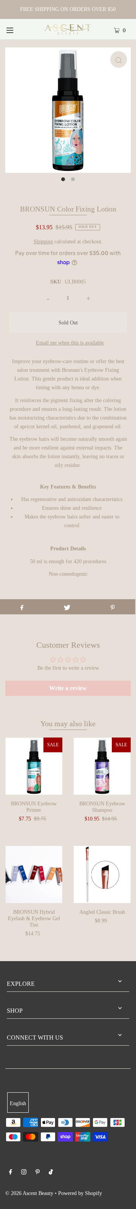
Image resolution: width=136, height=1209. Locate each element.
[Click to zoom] (118, 59)
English (18, 1103)
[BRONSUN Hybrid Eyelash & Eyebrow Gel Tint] (33, 874)
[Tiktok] (51, 1172)
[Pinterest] (38, 1172)
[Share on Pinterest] (112, 606)
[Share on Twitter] (67, 606)
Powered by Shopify (80, 1193)
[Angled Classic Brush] (102, 874)
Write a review (68, 688)
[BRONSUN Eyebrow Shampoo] (102, 766)
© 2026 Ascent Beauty (29, 1193)
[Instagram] (23, 1172)
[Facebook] (10, 1172)
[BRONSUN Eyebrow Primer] (33, 766)
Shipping (43, 241)
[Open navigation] (18, 29)
